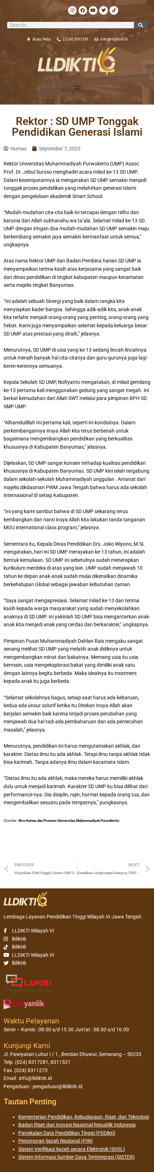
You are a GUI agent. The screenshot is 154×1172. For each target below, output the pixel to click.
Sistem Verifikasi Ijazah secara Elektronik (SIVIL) (71, 1149)
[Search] (140, 25)
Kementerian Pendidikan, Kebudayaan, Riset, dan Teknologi (83, 1117)
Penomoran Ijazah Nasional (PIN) (55, 1141)
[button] (77, 88)
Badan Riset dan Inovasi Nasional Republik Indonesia (77, 1125)
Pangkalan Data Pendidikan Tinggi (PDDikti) (66, 1133)
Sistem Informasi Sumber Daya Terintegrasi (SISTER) (76, 1157)
